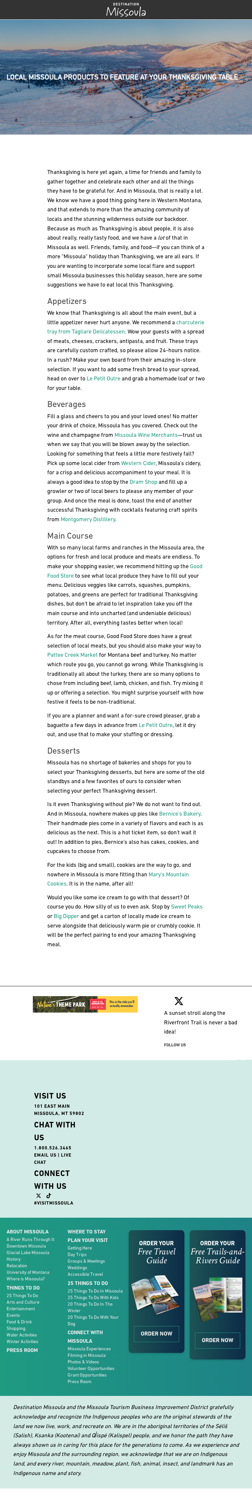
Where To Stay (87, 1232)
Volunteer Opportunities (91, 1368)
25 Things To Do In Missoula (95, 1291)
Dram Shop (143, 482)
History (14, 1259)
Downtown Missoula (26, 1246)
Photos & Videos (83, 1361)
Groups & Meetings (86, 1261)
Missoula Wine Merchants (146, 435)
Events (13, 1315)
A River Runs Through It (30, 1239)
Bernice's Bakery (179, 813)
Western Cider (138, 463)
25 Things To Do (22, 1295)
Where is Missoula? (26, 1278)
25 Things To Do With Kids (93, 1297)
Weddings (77, 1267)
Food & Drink (19, 1321)
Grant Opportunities (87, 1375)
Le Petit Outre (103, 378)
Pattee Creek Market (72, 655)
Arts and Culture (23, 1302)
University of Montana (28, 1272)
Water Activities (22, 1334)
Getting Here (80, 1248)
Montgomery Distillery (88, 519)
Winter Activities (22, 1341)
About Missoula (28, 1232)
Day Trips (77, 1254)
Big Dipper (66, 916)
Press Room (22, 1350)
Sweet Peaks (187, 906)
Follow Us (175, 1044)
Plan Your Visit (88, 1240)
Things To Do (23, 1288)
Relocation (17, 1265)
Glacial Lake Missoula (28, 1252)
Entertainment (21, 1308)
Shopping (16, 1328)
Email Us (45, 1155)
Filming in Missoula (87, 1355)
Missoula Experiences (89, 1348)
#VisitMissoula (54, 1203)
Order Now (156, 1333)
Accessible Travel (85, 1274)
